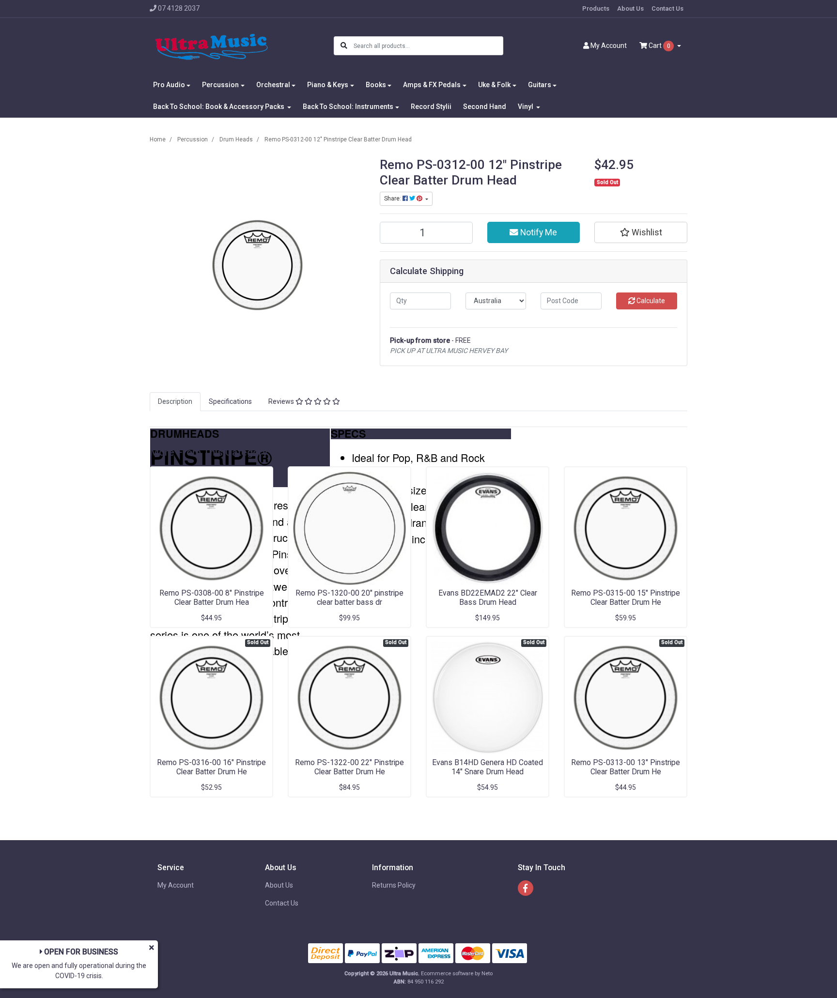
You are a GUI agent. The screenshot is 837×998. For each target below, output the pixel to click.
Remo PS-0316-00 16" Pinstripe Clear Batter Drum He (211, 767)
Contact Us (667, 8)
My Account (175, 885)
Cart (658, 45)
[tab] (175, 401)
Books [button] (376, 85)
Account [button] (608, 45)
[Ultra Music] (211, 45)
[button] (640, 232)
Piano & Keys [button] (327, 85)
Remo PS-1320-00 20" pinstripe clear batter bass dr (349, 597)
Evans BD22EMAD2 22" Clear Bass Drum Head (487, 597)
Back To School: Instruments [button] (348, 106)
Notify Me (537, 232)
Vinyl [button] (526, 106)
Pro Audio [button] (169, 85)
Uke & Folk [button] (494, 85)
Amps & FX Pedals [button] (432, 85)
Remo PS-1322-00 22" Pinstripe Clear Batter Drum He (349, 767)
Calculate (650, 301)
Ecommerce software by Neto (457, 973)
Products (595, 8)
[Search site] (344, 45)
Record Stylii (431, 106)
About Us (630, 8)
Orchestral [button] (273, 85)
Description (175, 401)
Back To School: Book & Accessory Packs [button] (219, 106)
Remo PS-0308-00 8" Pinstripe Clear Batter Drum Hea (211, 597)
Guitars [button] (539, 85)
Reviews (281, 401)
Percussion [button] (220, 85)
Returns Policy (394, 885)
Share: (393, 198)
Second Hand (484, 106)
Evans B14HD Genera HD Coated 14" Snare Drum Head (487, 767)
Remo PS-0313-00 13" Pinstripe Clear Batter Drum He (625, 767)
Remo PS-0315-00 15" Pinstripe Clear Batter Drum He (625, 597)
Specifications (230, 401)
